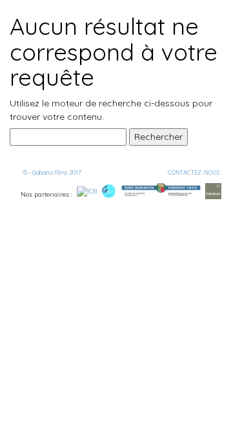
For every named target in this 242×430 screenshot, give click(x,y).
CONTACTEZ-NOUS (193, 172)
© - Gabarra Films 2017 (52, 172)
